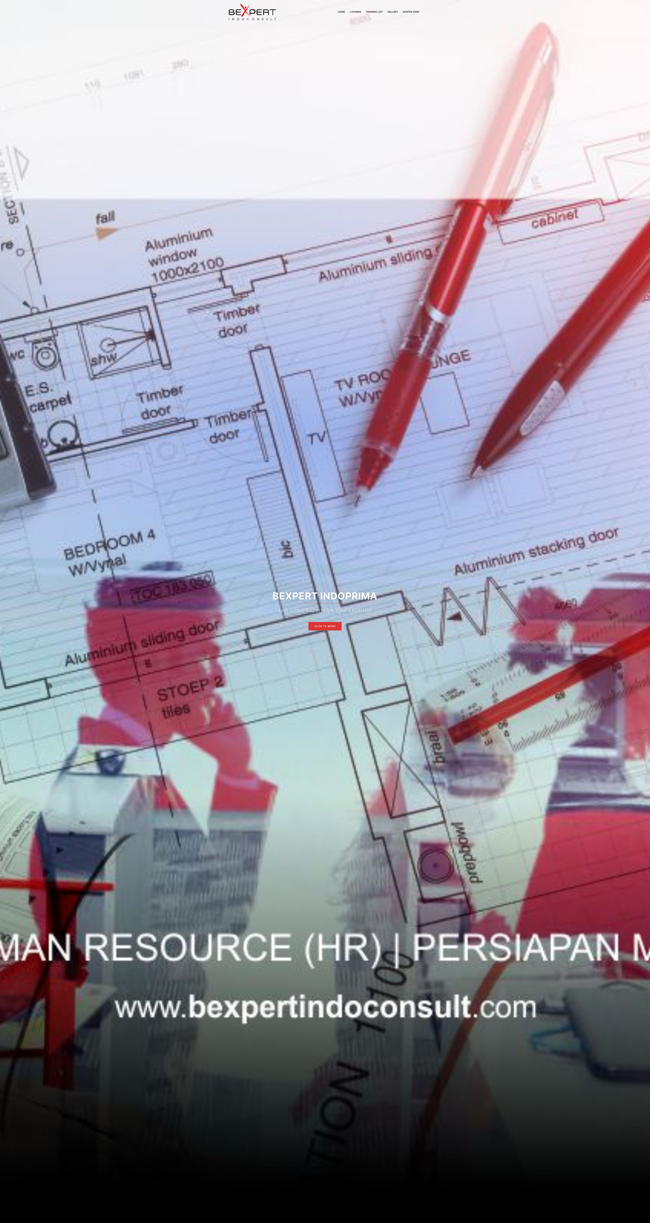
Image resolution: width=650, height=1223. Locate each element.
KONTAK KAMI (411, 11)
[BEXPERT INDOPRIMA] (252, 11)
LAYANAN (355, 11)
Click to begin (325, 626)
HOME (341, 11)
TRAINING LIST (374, 11)
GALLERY (392, 11)
